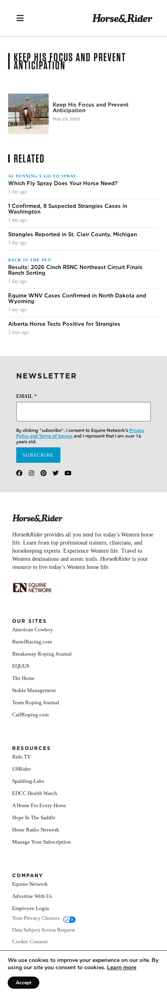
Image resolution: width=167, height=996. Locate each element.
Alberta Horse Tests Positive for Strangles (64, 324)
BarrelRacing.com (32, 642)
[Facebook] (19, 473)
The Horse (23, 678)
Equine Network (30, 884)
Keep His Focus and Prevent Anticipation (90, 107)
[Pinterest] (44, 473)
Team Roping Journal (35, 702)
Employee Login (30, 908)
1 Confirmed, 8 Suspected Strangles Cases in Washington (67, 209)
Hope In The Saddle (34, 817)
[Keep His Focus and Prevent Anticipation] (28, 114)
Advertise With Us (32, 896)
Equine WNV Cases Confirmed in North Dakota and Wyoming (77, 298)
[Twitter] (56, 473)
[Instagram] (31, 473)
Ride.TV (21, 757)
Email (26, 396)
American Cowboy (32, 629)
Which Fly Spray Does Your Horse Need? (63, 183)
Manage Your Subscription (41, 842)
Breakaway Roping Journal (42, 654)
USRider (21, 769)
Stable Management (34, 690)
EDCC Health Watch (34, 793)
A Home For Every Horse (39, 805)
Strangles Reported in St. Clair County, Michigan (72, 234)
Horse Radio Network (35, 830)
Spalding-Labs (28, 781)
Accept (23, 982)
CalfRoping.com (30, 715)
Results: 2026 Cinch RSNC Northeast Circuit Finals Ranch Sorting (75, 270)
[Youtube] (68, 473)
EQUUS (20, 666)
